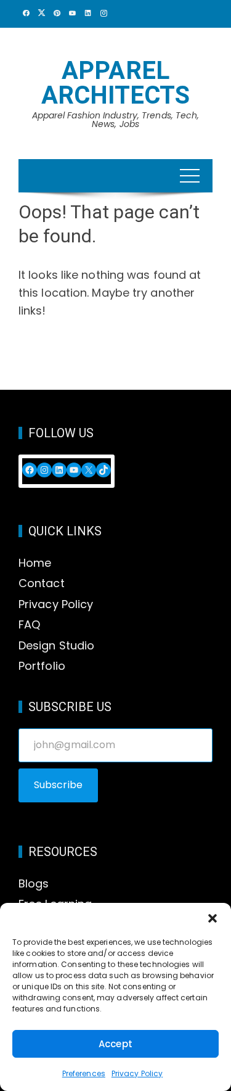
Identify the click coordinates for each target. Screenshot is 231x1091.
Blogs (33, 883)
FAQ (29, 624)
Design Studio (56, 645)
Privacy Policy (137, 1073)
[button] (212, 918)
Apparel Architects (115, 83)
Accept (115, 1043)
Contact (41, 583)
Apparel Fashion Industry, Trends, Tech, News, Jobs (116, 119)
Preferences (83, 1073)
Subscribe (58, 785)
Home (34, 562)
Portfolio (41, 665)
